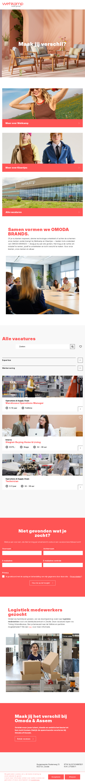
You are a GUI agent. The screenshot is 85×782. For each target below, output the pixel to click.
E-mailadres (7, 561)
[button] (42, 361)
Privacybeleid (75, 576)
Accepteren (56, 777)
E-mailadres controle (52, 561)
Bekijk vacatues (23, 739)
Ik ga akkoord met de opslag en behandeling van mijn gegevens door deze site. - (44, 576)
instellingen (35, 780)
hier (30, 627)
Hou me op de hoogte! (41, 583)
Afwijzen (72, 777)
